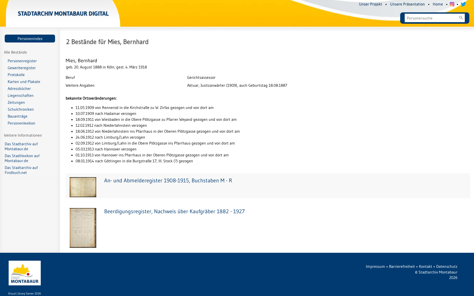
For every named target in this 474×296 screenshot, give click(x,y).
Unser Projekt (370, 3)
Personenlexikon (21, 123)
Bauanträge (17, 116)
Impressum (375, 266)
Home (438, 3)
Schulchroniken (21, 109)
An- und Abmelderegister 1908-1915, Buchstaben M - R (168, 180)
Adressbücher (19, 88)
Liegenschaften (21, 95)
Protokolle (16, 74)
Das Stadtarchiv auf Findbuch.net (21, 170)
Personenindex (30, 38)
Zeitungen (16, 102)
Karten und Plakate (24, 81)
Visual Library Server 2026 (24, 293)
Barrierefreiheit (402, 266)
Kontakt (425, 266)
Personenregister (22, 60)
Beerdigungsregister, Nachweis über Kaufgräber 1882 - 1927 (174, 211)
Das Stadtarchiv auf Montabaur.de (21, 146)
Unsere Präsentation (407, 3)
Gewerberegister (22, 67)
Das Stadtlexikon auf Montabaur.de (22, 158)
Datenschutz (446, 266)
